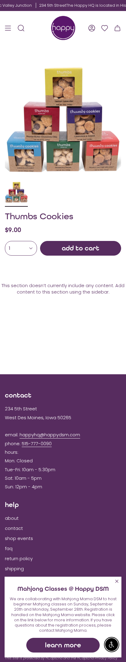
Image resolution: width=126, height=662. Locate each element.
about (12, 518)
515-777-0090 (37, 444)
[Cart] (117, 28)
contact (14, 528)
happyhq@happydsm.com (50, 435)
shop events (19, 538)
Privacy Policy (106, 658)
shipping (14, 569)
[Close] (117, 581)
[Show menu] (8, 28)
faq (9, 549)
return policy (19, 559)
